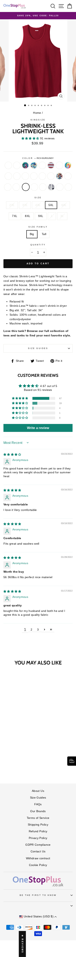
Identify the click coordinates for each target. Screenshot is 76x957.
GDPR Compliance (37, 844)
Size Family (38, 227)
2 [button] (31, 629)
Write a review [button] (38, 428)
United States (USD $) (39, 916)
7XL (14, 216)
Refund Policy (38, 831)
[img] (12, 454)
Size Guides (38, 348)
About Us (38, 790)
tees (6, 335)
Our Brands (38, 811)
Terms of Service (38, 817)
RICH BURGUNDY (25, 187)
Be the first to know (38, 895)
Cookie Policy (38, 865)
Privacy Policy (38, 838)
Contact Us (38, 851)
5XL (51, 205)
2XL (12, 205)
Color (38, 158)
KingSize (38, 120)
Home (37, 112)
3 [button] (38, 629)
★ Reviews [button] (22, 944)
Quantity (38, 245)
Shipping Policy (38, 824)
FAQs (38, 804)
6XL (64, 205)
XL (62, 216)
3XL (25, 205)
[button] (30, 138)
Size (38, 197)
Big (32, 234)
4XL (38, 205)
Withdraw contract (38, 858)
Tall (44, 234)
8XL (27, 216)
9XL (40, 216)
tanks (21, 335)
